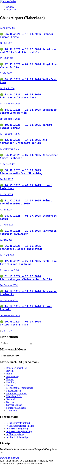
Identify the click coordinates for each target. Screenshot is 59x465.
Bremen (10, 379)
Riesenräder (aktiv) (18, 428)
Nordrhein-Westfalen (16, 393)
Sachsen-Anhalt (14, 405)
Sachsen (10, 402)
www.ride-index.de (9, 457)
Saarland (10, 399)
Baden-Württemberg (16, 368)
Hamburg (11, 382)
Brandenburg (12, 376)
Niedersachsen (13, 390)
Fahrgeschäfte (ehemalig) (21, 425)
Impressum (11, 9)
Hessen (10, 385)
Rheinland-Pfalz (14, 396)
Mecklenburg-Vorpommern (19, 387)
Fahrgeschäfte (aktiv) (19, 423)
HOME (10, 6)
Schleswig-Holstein (16, 407)
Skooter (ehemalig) (18, 437)
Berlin (9, 373)
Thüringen (11, 410)
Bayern (10, 370)
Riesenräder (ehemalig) (20, 431)
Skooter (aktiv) (16, 434)
